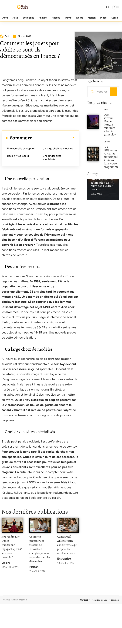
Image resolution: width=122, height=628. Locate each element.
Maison (33, 566)
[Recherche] (107, 7)
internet (55, 204)
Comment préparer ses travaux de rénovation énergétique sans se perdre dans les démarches (39, 549)
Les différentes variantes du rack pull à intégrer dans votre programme (111, 157)
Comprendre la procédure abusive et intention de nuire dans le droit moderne (102, 182)
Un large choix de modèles (58, 148)
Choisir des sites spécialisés (52, 157)
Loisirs (6, 562)
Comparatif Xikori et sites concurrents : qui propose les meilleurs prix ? (67, 545)
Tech (106, 109)
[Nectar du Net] (23, 7)
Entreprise (64, 558)
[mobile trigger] (6, 7)
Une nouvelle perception (21, 148)
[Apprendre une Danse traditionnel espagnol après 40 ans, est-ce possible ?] (12, 525)
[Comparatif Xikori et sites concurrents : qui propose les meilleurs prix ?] (67, 525)
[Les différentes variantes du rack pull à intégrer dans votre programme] (93, 154)
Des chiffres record (18, 155)
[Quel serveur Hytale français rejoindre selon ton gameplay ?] (93, 122)
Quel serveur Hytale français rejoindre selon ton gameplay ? (111, 124)
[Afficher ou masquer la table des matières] (53, 138)
